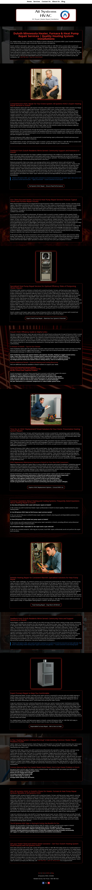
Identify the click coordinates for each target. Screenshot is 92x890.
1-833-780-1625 (24, 57)
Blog (63, 2)
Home (29, 2)
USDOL (48, 873)
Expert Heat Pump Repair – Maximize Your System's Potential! (46, 318)
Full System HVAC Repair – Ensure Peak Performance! (46, 186)
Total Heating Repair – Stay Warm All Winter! (46, 605)
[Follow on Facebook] (43, 883)
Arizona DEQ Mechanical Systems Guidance (23, 367)
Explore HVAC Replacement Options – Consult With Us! (46, 487)
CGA (43, 873)
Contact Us (46, 2)
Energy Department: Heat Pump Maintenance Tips (25, 369)
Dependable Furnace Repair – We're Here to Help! (46, 726)
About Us (56, 2)
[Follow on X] (46, 883)
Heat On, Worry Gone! (36, 57)
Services (36, 2)
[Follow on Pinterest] (49, 883)
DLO (39, 873)
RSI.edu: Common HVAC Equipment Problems (23, 370)
